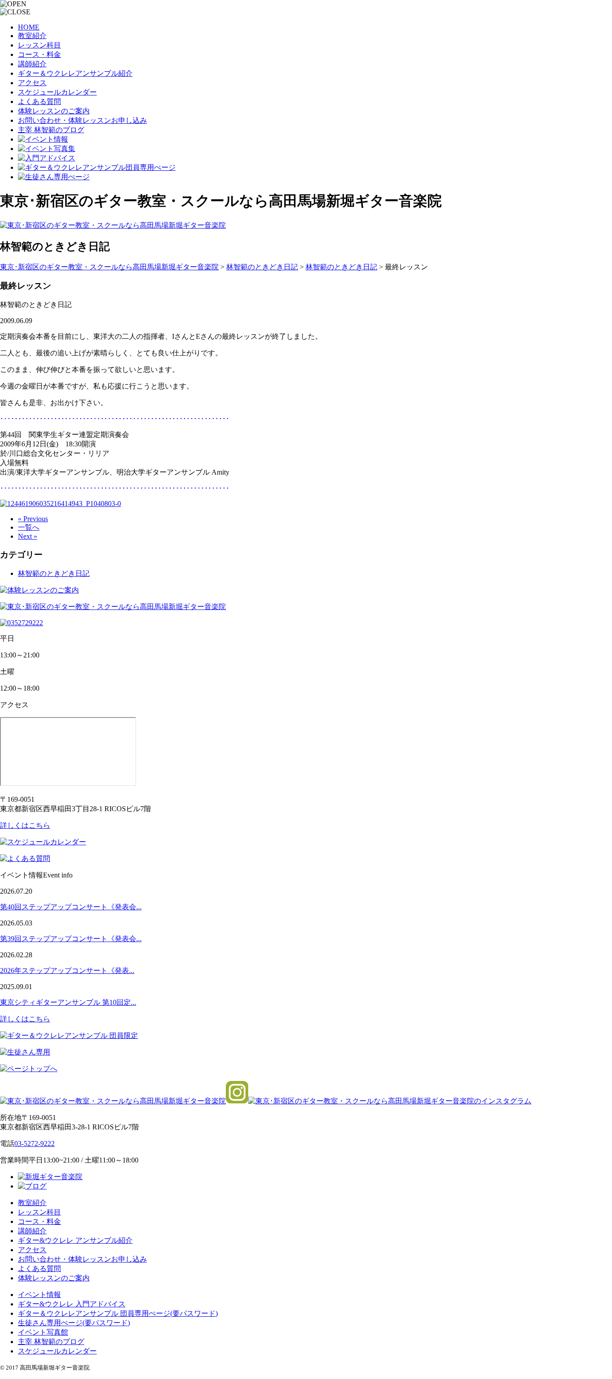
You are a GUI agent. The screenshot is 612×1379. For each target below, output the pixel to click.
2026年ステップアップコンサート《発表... (67, 970)
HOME (28, 27)
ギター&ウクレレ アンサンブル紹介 (75, 1240)
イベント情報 (39, 1294)
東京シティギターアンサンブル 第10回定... (68, 1002)
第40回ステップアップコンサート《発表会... (71, 907)
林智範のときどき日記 (54, 573)
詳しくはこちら (25, 825)
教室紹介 (32, 35)
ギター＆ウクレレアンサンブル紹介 (75, 73)
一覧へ (28, 527)
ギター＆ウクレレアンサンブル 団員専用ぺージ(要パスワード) (118, 1313)
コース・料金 (39, 54)
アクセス (32, 82)
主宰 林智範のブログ (51, 130)
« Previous (33, 519)
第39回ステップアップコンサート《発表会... (71, 938)
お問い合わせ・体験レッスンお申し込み (82, 120)
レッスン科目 (39, 45)
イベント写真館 (43, 1332)
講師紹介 (32, 64)
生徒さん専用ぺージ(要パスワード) (74, 1323)
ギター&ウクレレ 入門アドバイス (71, 1304)
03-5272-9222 (34, 1143)
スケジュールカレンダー (57, 92)
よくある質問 (39, 101)
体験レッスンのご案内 (54, 111)
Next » (27, 536)
